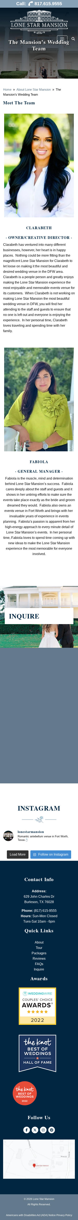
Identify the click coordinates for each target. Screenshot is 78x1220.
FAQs (39, 964)
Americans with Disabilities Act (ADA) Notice (31, 1215)
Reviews (39, 958)
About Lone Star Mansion (33, 89)
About (39, 942)
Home (7, 89)
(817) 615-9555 (45, 910)
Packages (39, 953)
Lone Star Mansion (43, 1199)
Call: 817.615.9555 (39, 3)
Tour (39, 948)
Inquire (39, 969)
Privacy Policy (64, 1215)
